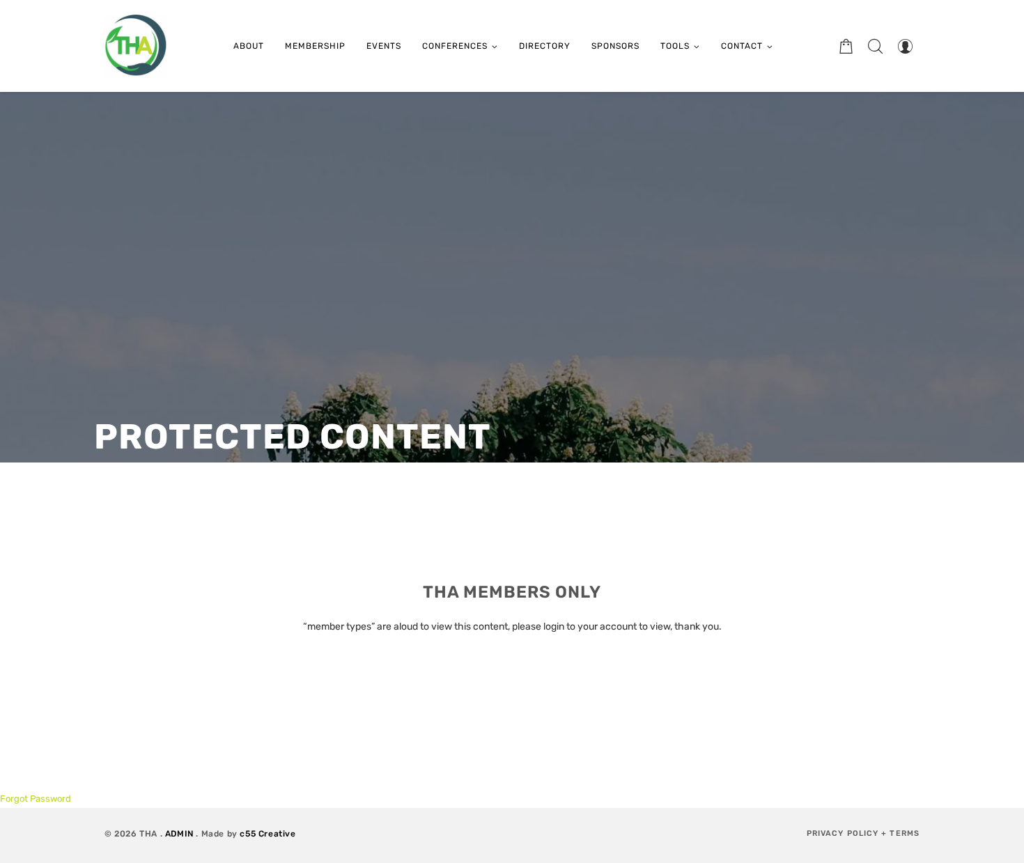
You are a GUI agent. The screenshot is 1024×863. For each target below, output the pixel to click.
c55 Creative (267, 834)
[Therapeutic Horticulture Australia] (135, 46)
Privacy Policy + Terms (863, 833)
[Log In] (905, 46)
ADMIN (179, 834)
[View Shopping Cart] (846, 46)
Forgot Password (35, 798)
